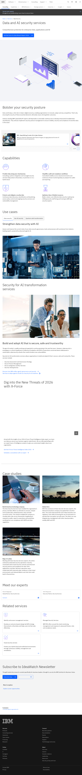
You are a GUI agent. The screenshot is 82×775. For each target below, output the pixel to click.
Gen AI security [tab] (18, 218)
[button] (76, 2)
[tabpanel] (41, 250)
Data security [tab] (8, 218)
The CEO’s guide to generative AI (10, 709)
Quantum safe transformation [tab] (34, 218)
